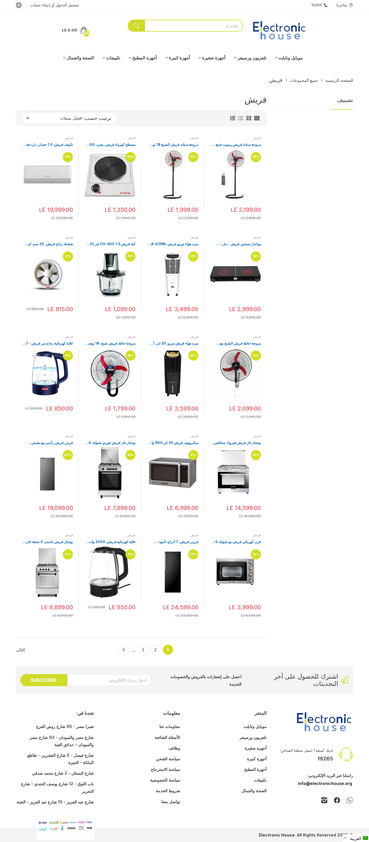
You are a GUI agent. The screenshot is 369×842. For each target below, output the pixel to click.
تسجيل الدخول (66, 5)
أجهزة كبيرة (257, 758)
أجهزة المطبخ (255, 769)
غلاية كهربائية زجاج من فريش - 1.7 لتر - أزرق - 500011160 (48, 343)
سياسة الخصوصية (165, 779)
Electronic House (277, 834)
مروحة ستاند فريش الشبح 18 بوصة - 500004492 (173, 144)
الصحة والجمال (254, 790)
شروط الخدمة (168, 790)
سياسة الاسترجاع (165, 769)
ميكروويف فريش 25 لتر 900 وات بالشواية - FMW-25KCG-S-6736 (173, 442)
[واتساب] (349, 801)
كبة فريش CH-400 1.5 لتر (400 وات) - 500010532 (110, 244)
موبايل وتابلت (255, 726)
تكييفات (260, 779)
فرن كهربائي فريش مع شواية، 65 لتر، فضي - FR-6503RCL (237, 542)
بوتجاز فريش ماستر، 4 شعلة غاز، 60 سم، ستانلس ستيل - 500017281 (49, 542)
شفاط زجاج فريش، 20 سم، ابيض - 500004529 (48, 244)
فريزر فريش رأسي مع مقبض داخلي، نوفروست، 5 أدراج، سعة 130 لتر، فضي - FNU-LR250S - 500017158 (48, 442)
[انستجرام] (324, 801)
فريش (257, 137)
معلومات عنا (169, 726)
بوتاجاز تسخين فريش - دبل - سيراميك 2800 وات (240, 244)
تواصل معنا (170, 801)
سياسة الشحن (168, 758)
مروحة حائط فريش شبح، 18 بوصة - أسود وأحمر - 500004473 (109, 343)
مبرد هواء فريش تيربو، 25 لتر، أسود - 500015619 (172, 343)
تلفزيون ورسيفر (253, 737)
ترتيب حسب (97, 118)
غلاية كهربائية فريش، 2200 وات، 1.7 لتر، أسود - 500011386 (111, 542)
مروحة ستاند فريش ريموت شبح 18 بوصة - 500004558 (236, 144)
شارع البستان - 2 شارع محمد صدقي (63, 773)
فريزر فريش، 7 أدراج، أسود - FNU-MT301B (177, 542)
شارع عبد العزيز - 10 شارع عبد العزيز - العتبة (55, 801)
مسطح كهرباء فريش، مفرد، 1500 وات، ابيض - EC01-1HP (110, 144)
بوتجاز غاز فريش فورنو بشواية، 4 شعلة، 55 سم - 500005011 (112, 442)
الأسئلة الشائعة (167, 737)
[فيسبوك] (337, 801)
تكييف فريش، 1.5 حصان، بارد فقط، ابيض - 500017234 (47, 144)
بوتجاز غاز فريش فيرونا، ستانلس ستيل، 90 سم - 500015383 (237, 442)
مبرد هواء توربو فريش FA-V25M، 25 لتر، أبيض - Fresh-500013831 (173, 244)
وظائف (174, 747)
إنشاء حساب (40, 5)
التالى (20, 649)
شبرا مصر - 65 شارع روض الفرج (65, 726)
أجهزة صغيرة (256, 747)
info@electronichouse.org (325, 783)
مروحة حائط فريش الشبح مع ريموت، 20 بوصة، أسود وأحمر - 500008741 (238, 343)
